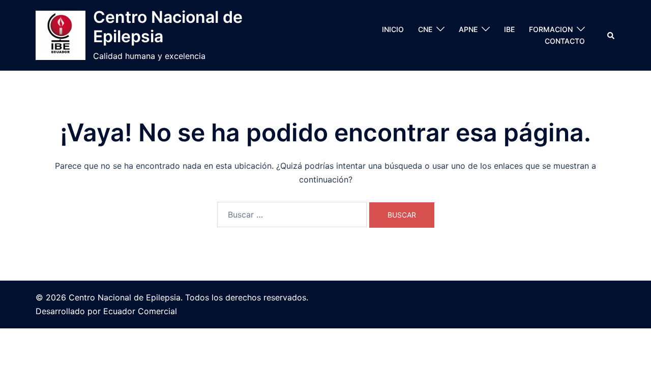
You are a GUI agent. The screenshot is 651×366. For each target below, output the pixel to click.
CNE (425, 29)
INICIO (393, 29)
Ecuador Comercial (140, 311)
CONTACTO (565, 41)
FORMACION (551, 29)
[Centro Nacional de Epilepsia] (60, 35)
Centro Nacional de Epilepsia (168, 26)
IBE (509, 29)
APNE (468, 29)
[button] (611, 35)
